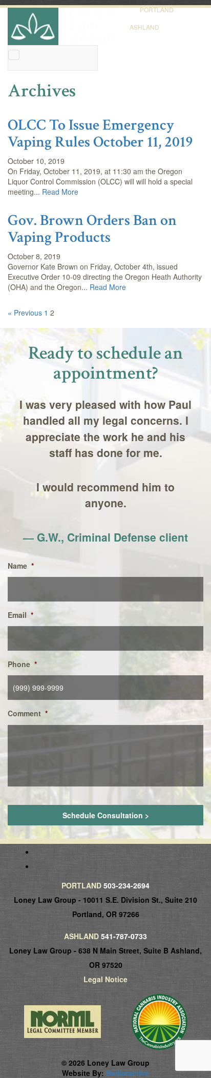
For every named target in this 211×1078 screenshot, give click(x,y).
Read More (60, 191)
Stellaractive (127, 1073)
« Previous (25, 312)
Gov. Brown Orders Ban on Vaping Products (92, 229)
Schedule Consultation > (105, 815)
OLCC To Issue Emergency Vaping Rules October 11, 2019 (100, 133)
